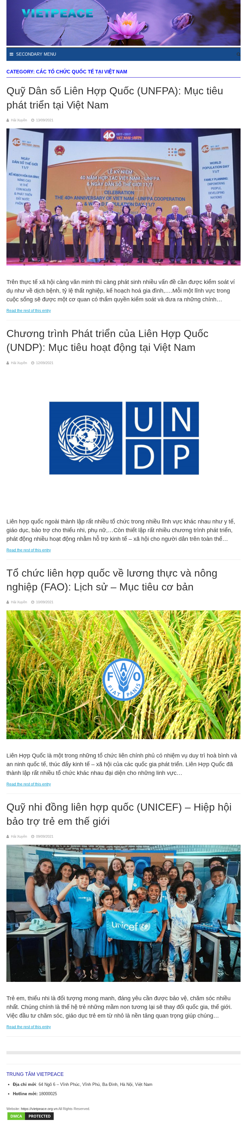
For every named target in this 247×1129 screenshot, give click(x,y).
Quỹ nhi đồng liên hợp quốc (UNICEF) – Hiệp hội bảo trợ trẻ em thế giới (119, 814)
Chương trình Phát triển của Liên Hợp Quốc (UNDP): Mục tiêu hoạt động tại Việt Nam (107, 340)
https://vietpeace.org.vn (39, 1109)
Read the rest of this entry (28, 310)
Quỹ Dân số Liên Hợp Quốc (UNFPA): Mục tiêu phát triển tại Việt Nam (114, 97)
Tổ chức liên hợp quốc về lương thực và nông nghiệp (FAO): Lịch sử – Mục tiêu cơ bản (111, 580)
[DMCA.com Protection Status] (30, 1119)
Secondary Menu (35, 54)
